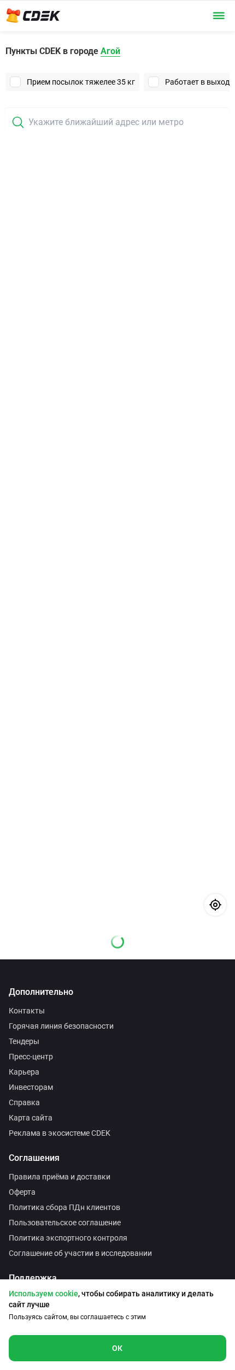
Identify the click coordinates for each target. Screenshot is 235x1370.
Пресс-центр (31, 1056)
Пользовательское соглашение (65, 1222)
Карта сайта (30, 1117)
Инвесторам (31, 1087)
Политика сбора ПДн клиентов (64, 1207)
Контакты (27, 1010)
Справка (24, 1102)
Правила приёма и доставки (59, 1176)
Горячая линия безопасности (61, 1026)
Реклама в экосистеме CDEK (59, 1133)
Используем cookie (43, 1293)
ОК (117, 1348)
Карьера (24, 1071)
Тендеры (24, 1041)
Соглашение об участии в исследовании (80, 1253)
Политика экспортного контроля (68, 1237)
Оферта (22, 1192)
